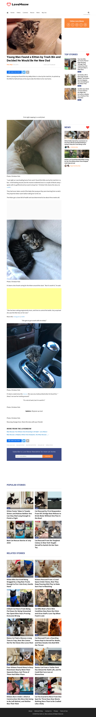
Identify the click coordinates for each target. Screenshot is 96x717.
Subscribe (47, 456)
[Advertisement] (34, 298)
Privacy (56, 711)
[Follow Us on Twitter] (72, 24)
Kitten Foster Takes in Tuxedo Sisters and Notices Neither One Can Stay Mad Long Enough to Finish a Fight (19, 514)
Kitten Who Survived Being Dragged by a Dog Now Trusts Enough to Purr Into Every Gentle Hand (20, 583)
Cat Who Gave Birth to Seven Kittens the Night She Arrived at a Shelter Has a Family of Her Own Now (83, 93)
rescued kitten (20, 445)
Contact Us (48, 711)
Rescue (32, 13)
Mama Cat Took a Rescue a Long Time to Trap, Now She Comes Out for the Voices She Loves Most (20, 640)
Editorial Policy (38, 711)
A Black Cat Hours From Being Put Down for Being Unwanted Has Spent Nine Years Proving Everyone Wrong (19, 612)
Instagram (16, 317)
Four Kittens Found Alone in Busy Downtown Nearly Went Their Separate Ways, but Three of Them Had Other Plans (20, 671)
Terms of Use (64, 711)
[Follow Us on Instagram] (76, 24)
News (38, 13)
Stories (12, 13)
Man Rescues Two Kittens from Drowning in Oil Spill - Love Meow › (27, 432)
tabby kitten (49, 445)
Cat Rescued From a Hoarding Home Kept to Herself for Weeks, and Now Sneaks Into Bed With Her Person (47, 641)
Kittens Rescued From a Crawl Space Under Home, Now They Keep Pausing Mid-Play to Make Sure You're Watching (47, 583)
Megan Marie (73, 165)
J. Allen (72, 147)
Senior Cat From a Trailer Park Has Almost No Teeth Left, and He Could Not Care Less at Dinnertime (48, 671)
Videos (18, 13)
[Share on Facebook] (14, 72)
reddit (9, 187)
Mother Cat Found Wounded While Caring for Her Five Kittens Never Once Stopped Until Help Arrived (76, 161)
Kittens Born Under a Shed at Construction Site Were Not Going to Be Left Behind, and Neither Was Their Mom (20, 700)
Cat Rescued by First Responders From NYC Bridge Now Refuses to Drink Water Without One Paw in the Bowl (48, 514)
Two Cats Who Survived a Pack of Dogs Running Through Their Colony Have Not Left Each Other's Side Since (83, 64)
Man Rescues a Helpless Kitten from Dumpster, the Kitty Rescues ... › (28, 435)
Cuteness (25, 13)
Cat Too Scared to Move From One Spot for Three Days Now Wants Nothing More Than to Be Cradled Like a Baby (48, 700)
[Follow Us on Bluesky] (81, 24)
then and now (11, 445)
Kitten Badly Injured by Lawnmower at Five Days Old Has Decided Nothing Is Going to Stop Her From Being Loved (75, 142)
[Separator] (27, 72)
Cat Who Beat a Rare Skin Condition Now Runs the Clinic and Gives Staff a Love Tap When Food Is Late (47, 612)
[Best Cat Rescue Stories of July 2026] (20, 530)
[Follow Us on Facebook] (68, 24)
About (30, 711)
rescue (25, 394)
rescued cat (41, 445)
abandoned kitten (31, 445)
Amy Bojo (10, 64)
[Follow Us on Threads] (85, 24)
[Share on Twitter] (24, 72)
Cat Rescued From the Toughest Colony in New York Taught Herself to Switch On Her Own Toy (47, 544)
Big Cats (44, 13)
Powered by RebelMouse (86, 14)
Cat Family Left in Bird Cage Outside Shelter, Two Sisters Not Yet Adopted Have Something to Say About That (83, 79)
